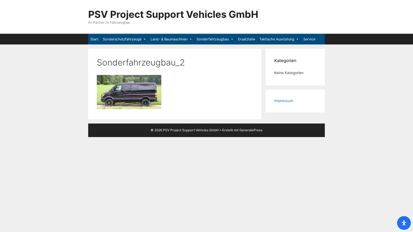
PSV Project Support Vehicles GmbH (173, 14)
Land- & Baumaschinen (169, 39)
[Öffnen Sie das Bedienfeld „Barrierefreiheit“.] (404, 223)
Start (94, 39)
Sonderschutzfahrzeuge (122, 39)
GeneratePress (250, 130)
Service (309, 39)
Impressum (283, 101)
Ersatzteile (246, 39)
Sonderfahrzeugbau (213, 39)
